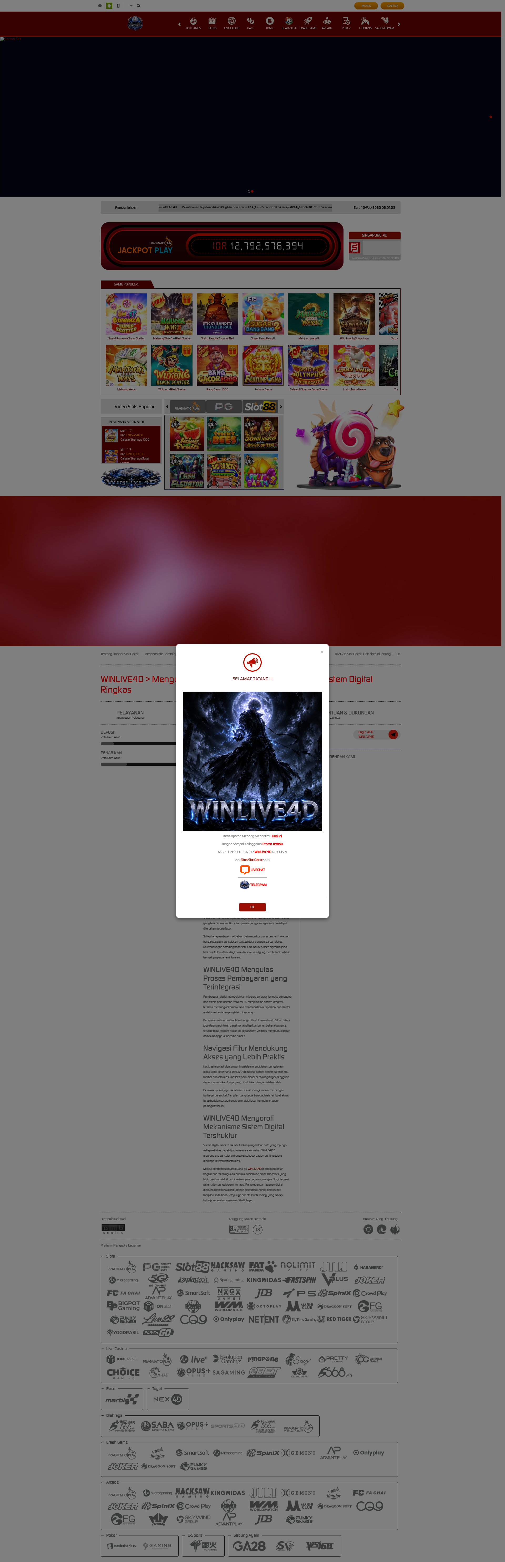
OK (252, 907)
